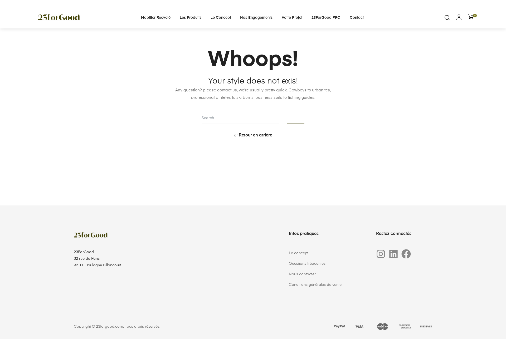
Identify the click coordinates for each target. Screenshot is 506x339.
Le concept (221, 17)
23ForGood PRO (326, 17)
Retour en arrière (255, 135)
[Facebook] (406, 254)
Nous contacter (302, 274)
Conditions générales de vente (315, 285)
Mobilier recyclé (156, 17)
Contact (357, 17)
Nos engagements (256, 17)
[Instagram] (381, 254)
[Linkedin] (393, 254)
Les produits (190, 17)
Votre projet (292, 17)
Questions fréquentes (307, 264)
